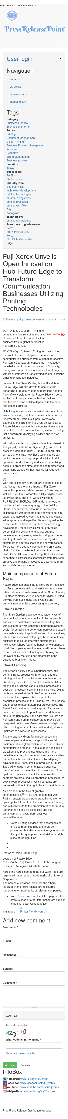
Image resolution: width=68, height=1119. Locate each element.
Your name (10, 927)
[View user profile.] (55, 334)
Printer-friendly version (33, 911)
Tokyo (10, 168)
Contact (14, 79)
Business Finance (17, 123)
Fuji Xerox (25, 319)
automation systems (19, 198)
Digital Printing (15, 141)
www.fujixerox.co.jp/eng (34, 1079)
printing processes (18, 201)
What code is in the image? (24, 1039)
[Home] (14, 15)
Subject (8, 969)
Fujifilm (11, 175)
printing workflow (17, 205)
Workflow (12, 149)
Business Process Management (25, 145)
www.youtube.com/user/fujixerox (39, 1087)
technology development (21, 190)
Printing (11, 134)
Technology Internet (18, 126)
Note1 (25, 794)
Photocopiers (14, 179)
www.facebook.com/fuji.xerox (37, 1083)
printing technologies (19, 194)
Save (11, 1065)
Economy (12, 153)
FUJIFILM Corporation (20, 239)
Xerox (10, 228)
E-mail (7, 941)
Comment (10, 982)
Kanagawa (13, 213)
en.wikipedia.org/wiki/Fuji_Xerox (39, 1091)
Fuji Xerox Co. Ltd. (18, 232)
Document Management (21, 138)
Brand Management (18, 156)
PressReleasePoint (34, 30)
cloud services (15, 186)
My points (15, 86)
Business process (17, 160)
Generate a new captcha (20, 1053)
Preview (25, 1065)
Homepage (10, 955)
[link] (34, 58)
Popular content (18, 94)
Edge (10, 243)
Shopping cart (17, 101)
